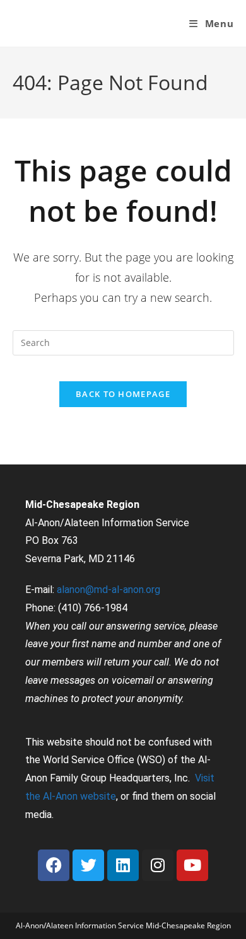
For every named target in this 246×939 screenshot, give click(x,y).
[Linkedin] (123, 865)
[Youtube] (192, 865)
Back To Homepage (123, 394)
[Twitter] (88, 865)
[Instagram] (157, 865)
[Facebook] (53, 865)
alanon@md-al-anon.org (108, 590)
